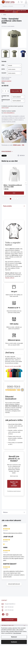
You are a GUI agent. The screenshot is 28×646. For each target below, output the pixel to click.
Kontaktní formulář (9, 619)
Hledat (24, 6)
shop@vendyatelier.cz (10, 604)
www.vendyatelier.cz (8, 113)
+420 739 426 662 (9, 607)
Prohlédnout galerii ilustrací (14, 491)
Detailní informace (6, 151)
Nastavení (14, 637)
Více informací (17, 633)
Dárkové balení (5, 107)
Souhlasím (14, 642)
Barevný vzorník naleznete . (13, 366)
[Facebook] (3, 614)
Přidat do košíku (15, 91)
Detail (14, 193)
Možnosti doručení (6, 81)
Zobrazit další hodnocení (14, 584)
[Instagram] (6, 614)
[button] (10, 198)
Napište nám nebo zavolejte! (14, 483)
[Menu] (26, 2)
